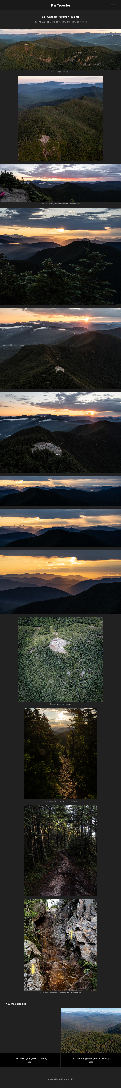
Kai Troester (60, 5)
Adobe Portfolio (66, 1079)
